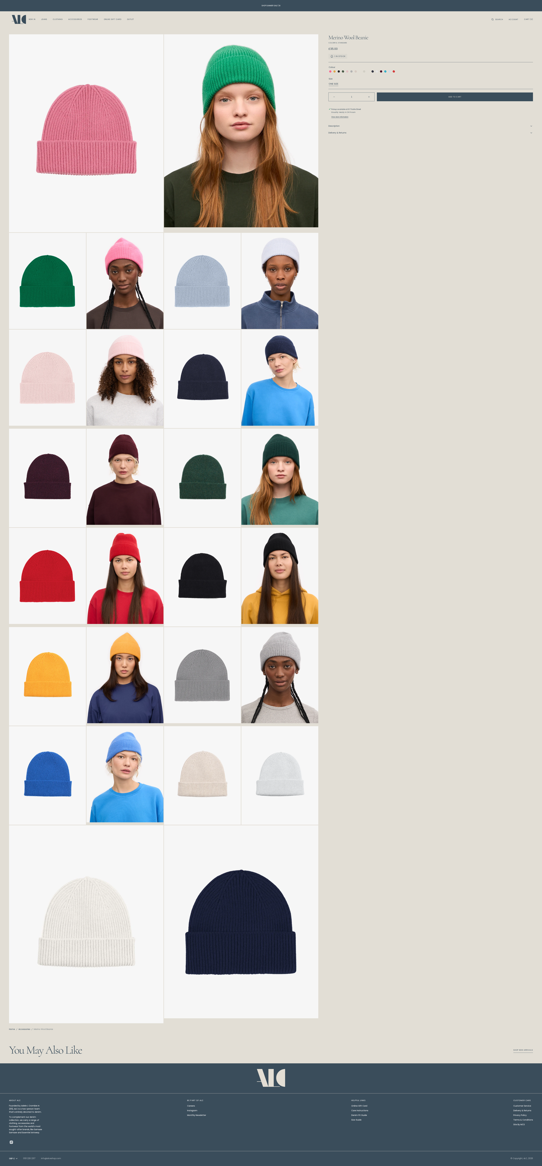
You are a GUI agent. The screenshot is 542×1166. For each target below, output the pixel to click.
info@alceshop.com (51, 1158)
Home (12, 1029)
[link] (271, 1078)
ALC (525, 1158)
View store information (339, 117)
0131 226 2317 (29, 1158)
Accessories (24, 1029)
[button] (497, 19)
